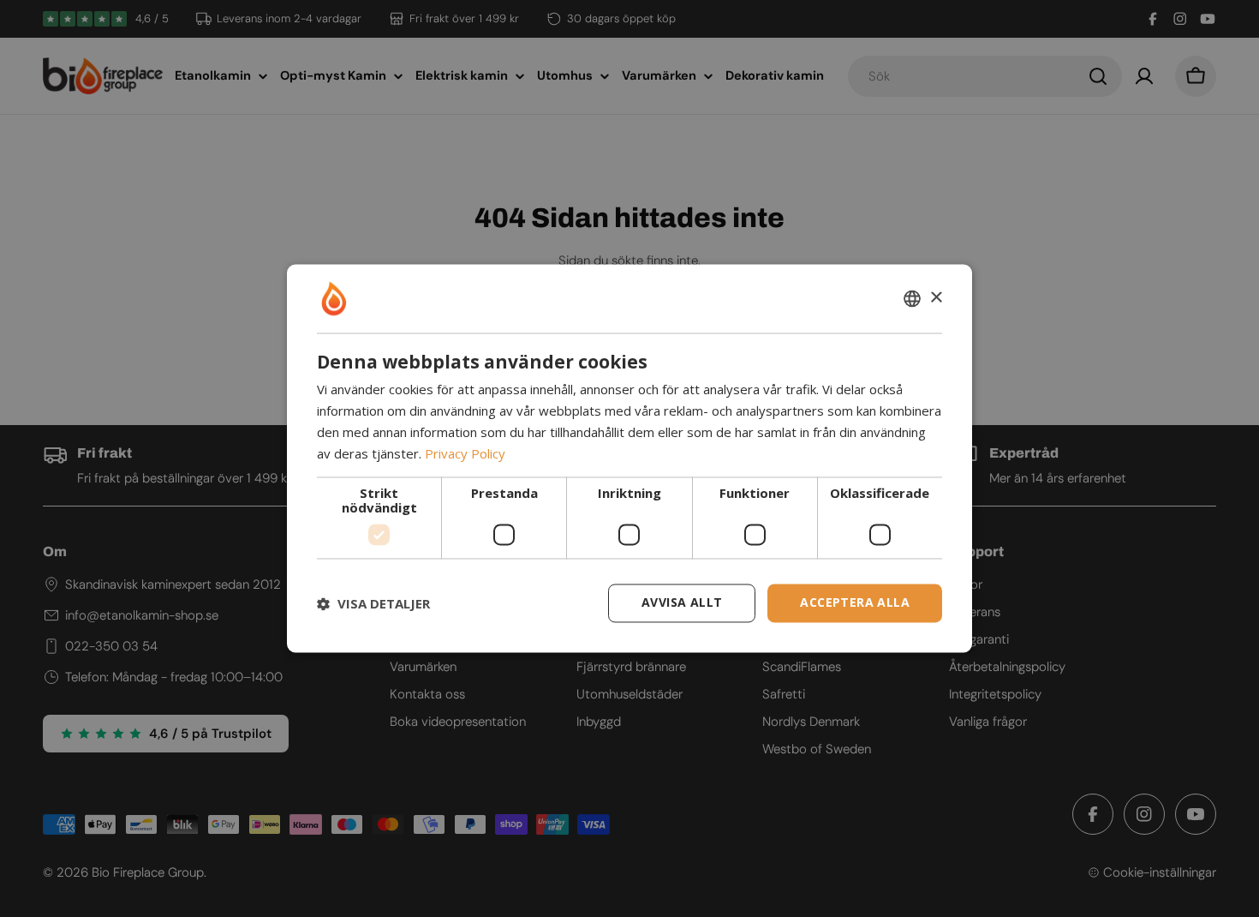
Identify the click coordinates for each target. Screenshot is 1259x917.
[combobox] (912, 298)
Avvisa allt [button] (681, 603)
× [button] (935, 297)
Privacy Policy (465, 453)
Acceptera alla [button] (855, 603)
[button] (373, 603)
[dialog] (629, 458)
